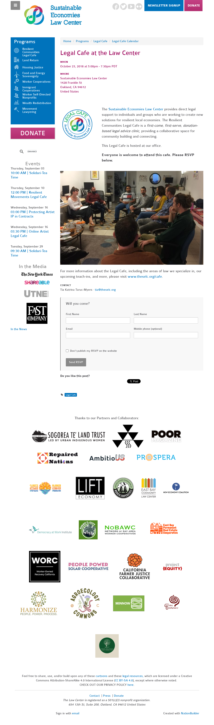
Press (107, 696)
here (130, 685)
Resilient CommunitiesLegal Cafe (30, 52)
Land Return (30, 60)
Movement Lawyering (29, 110)
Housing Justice (32, 67)
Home (67, 41)
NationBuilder (190, 713)
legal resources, (133, 676)
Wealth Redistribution (36, 103)
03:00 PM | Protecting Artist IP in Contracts (33, 214)
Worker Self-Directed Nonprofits (36, 96)
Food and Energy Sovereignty (33, 74)
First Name (72, 314)
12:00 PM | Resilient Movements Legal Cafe (29, 194)
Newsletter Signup (164, 5)
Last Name (140, 314)
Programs (82, 41)
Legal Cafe (100, 41)
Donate (194, 5)
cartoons (101, 676)
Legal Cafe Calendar (125, 41)
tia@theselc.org (105, 290)
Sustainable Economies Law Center (135, 109)
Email (69, 329)
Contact (94, 696)
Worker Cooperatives (36, 81)
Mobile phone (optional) (148, 329)
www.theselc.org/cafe (145, 276)
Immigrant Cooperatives (31, 89)
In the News (19, 329)
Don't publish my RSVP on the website (93, 351)
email (75, 713)
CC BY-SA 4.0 (124, 680)
